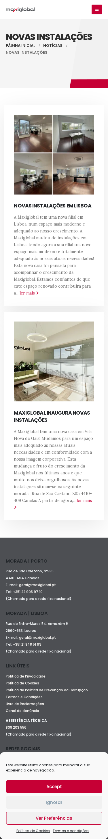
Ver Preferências (54, 818)
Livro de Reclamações (25, 704)
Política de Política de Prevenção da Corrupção (47, 690)
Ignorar (54, 802)
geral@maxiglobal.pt (37, 585)
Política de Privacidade (26, 676)
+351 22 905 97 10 (28, 592)
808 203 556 (16, 727)
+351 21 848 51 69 (27, 644)
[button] (97, 9)
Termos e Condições (24, 697)
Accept (54, 787)
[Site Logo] (20, 9)
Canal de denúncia (22, 711)
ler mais (28, 293)
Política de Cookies (33, 830)
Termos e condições (71, 830)
